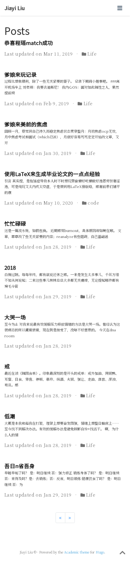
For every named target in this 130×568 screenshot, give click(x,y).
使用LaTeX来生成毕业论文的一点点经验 (52, 174)
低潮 (9, 416)
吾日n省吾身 (19, 466)
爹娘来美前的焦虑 (25, 124)
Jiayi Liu (14, 8)
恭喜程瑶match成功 (28, 43)
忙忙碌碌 (15, 223)
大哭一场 (15, 317)
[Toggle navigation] (120, 7)
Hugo (100, 552)
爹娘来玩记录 (20, 74)
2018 (10, 267)
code (93, 203)
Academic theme (76, 552)
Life (92, 54)
